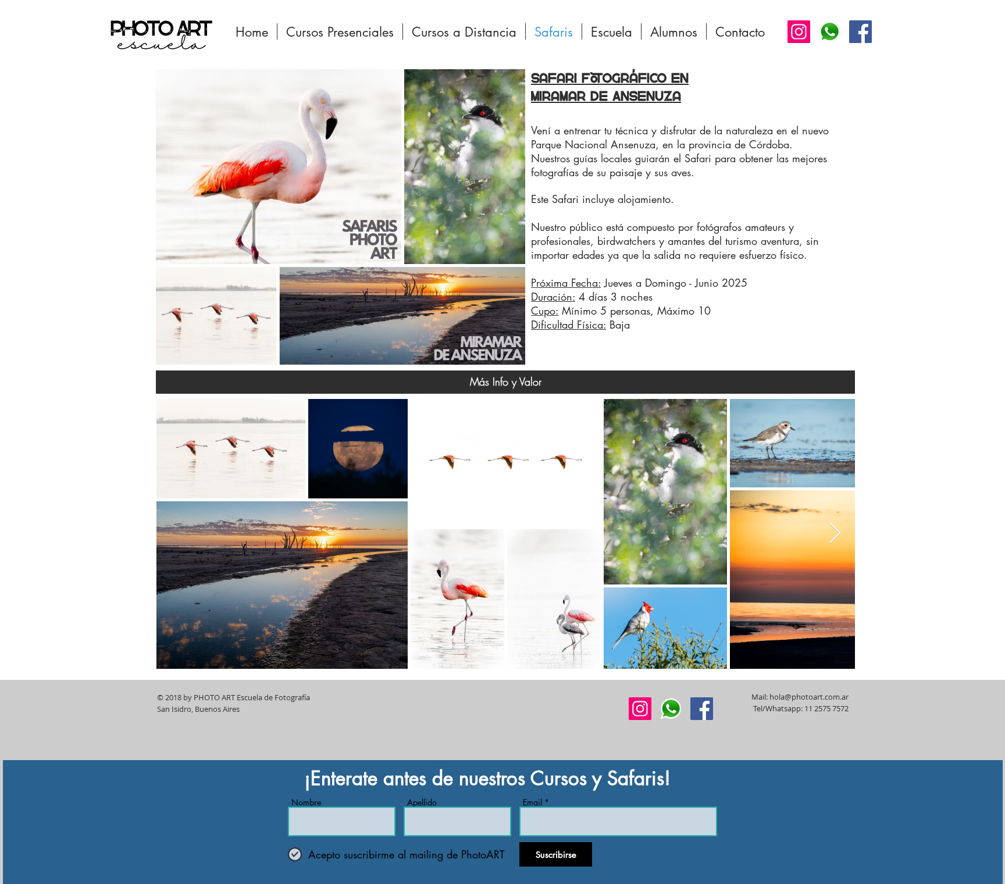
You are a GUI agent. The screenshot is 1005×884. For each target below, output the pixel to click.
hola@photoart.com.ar (809, 696)
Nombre (306, 803)
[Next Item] (835, 533)
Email (532, 803)
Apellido (422, 803)
